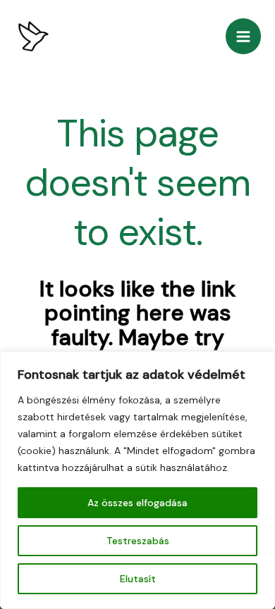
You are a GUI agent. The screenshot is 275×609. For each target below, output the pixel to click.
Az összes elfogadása (137, 502)
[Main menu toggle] (244, 36)
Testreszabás (137, 540)
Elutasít (138, 578)
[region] (137, 480)
